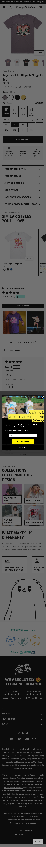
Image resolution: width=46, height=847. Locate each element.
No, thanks (23, 447)
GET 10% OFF (23, 441)
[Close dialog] (42, 397)
